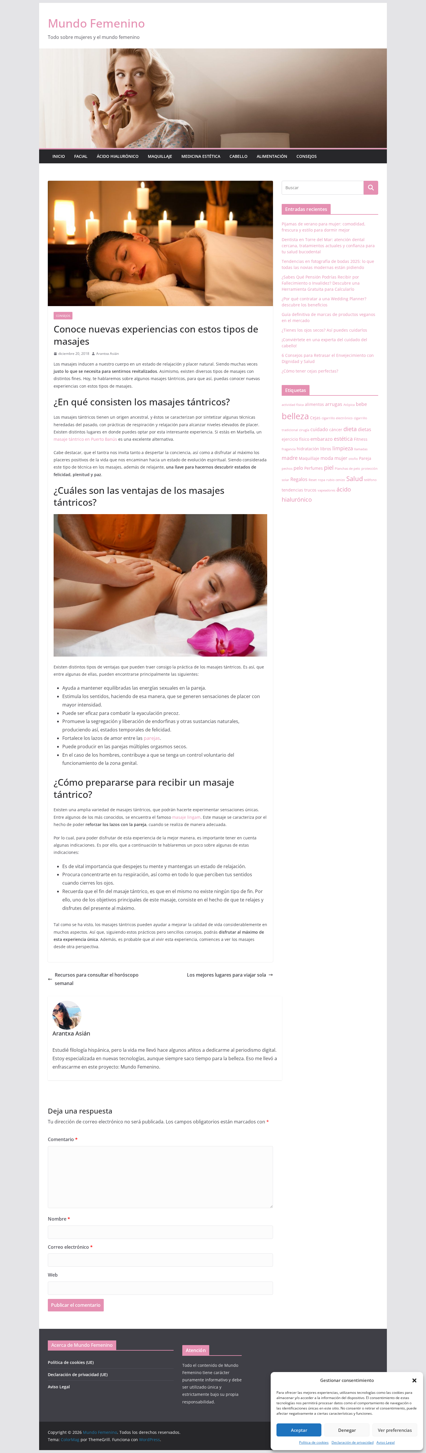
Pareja (365, 458)
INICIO (58, 156)
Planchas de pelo (347, 469)
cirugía (304, 430)
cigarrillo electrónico (337, 418)
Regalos (298, 479)
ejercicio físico (295, 439)
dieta (350, 429)
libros (325, 448)
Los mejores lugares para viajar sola (226, 975)
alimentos (314, 404)
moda (327, 458)
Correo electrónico (70, 1247)
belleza (295, 416)
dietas (364, 429)
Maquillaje (160, 156)
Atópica (349, 405)
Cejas (315, 417)
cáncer (335, 429)
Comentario (63, 1139)
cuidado (319, 429)
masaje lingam (186, 817)
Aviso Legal (385, 1442)
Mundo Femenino (96, 23)
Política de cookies (314, 1442)
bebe (361, 404)
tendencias (292, 490)
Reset (313, 480)
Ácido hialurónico (118, 156)
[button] (414, 1380)
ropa (321, 480)
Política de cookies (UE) (71, 1362)
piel (329, 467)
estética (343, 438)
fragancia (289, 449)
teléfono (370, 480)
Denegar (347, 1430)
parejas (152, 738)
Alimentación (272, 156)
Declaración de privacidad (353, 1442)
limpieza (342, 448)
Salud (354, 478)
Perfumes (313, 468)
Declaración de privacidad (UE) (78, 1374)
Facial (81, 156)
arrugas (333, 404)
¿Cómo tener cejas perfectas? (310, 371)
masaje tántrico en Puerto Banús (85, 439)
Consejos (306, 156)
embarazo (321, 439)
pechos (287, 469)
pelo (298, 468)
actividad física (293, 405)
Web (53, 1275)
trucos (310, 490)
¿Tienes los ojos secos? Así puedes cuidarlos (324, 330)
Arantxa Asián (107, 353)
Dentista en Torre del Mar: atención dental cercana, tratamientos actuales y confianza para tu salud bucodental (328, 245)
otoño (353, 459)
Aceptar (299, 1430)
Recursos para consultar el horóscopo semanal (97, 979)
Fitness (360, 439)
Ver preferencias (395, 1430)
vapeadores (326, 490)
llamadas (360, 449)
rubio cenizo (335, 480)
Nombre (59, 1219)
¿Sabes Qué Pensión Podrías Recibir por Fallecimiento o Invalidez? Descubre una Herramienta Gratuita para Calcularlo (321, 283)
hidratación (308, 448)
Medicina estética (200, 156)
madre (290, 457)
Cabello (238, 156)
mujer (340, 458)
